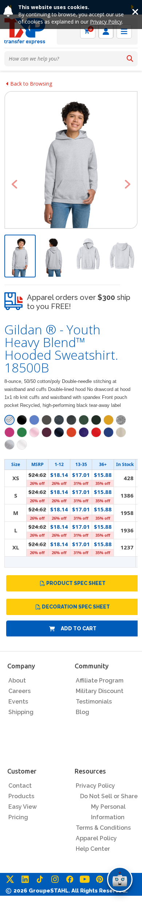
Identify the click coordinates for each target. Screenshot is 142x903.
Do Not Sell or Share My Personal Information (109, 807)
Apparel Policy (96, 838)
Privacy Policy (106, 21)
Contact (20, 785)
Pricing (18, 817)
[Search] (130, 58)
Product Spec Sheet (76, 583)
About (17, 680)
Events (18, 701)
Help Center (93, 848)
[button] (14, 184)
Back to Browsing (30, 83)
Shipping (20, 712)
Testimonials (94, 701)
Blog (82, 712)
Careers (19, 691)
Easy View (22, 806)
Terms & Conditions (103, 827)
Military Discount (99, 691)
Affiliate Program (99, 680)
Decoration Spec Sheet (76, 607)
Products (21, 796)
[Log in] (106, 31)
